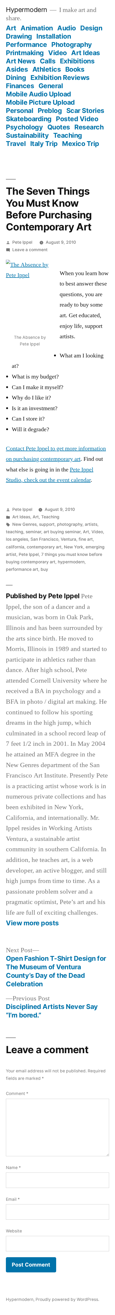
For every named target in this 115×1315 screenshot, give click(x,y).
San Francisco (44, 539)
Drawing (19, 36)
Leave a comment (30, 249)
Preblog (50, 111)
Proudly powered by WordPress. (67, 1299)
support (47, 524)
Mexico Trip (80, 144)
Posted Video (77, 119)
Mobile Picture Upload (40, 102)
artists (91, 524)
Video (57, 53)
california (15, 546)
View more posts (32, 923)
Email (13, 1199)
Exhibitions (77, 61)
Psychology (24, 127)
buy (44, 569)
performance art (22, 569)
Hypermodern (26, 10)
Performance (26, 44)
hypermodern (71, 561)
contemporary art (44, 546)
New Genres (24, 524)
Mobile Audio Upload (38, 94)
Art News (20, 61)
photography (69, 524)
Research (88, 127)
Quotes (58, 127)
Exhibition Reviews (60, 78)
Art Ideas (85, 53)
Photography (71, 44)
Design (91, 28)
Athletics (46, 69)
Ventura (68, 539)
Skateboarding (29, 119)
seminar (33, 531)
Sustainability (27, 135)
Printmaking (25, 53)
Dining (16, 78)
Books (75, 69)
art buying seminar (62, 531)
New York (73, 546)
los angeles (17, 539)
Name (13, 1167)
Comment (17, 1093)
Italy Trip (44, 144)
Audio (66, 28)
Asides (17, 69)
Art (11, 28)
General (51, 86)
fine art (86, 539)
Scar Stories (85, 111)
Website (14, 1230)
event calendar (74, 480)
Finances (20, 86)
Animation (37, 28)
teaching (14, 531)
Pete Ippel (22, 242)
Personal (19, 111)
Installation (53, 36)
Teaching (67, 135)
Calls (48, 61)
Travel (16, 144)
